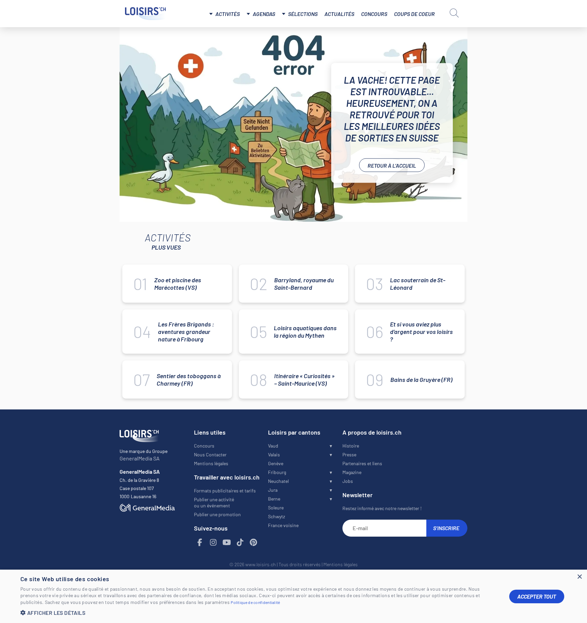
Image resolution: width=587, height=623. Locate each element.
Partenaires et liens (362, 463)
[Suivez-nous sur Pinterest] (254, 542)
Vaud (273, 446)
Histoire (350, 446)
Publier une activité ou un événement (214, 502)
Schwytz (276, 516)
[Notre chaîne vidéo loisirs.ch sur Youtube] (227, 542)
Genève (275, 463)
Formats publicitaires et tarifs (225, 490)
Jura (273, 490)
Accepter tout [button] (536, 596)
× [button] (579, 576)
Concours (374, 14)
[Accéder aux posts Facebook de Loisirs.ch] (200, 542)
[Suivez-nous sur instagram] (213, 542)
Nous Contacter (210, 454)
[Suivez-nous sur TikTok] (240, 542)
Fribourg (277, 472)
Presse (349, 454)
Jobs (347, 481)
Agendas (264, 14)
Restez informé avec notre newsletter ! (382, 508)
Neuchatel (278, 481)
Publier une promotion (217, 514)
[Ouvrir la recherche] (454, 13)
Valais (274, 454)
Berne (274, 499)
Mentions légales (211, 463)
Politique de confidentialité (255, 602)
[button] (259, 613)
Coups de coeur (414, 14)
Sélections (303, 14)
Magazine (351, 472)
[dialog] (293, 596)
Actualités (339, 14)
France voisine (283, 525)
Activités (227, 14)
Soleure (276, 507)
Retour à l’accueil (392, 165)
